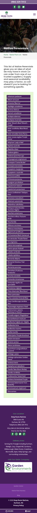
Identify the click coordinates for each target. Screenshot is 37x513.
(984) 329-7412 (18, 1)
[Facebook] (14, 8)
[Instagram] (19, 8)
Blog (18, 495)
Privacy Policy (18, 505)
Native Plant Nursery (18, 491)
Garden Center (18, 486)
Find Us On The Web (18, 431)
